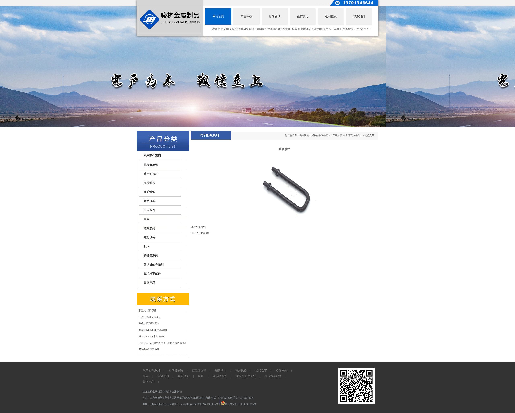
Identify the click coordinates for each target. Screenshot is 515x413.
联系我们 (359, 16)
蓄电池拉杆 (151, 173)
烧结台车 (149, 201)
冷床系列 (149, 210)
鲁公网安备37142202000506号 (240, 404)
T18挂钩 (205, 233)
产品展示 (337, 135)
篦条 (146, 219)
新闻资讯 (274, 16)
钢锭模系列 (151, 255)
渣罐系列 (149, 228)
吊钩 (203, 226)
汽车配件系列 (152, 155)
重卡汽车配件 (152, 273)
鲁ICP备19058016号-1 (209, 404)
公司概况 (331, 16)
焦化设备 (149, 237)
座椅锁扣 (149, 182)
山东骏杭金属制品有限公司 (313, 135)
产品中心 (246, 16)
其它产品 (149, 282)
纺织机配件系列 (154, 264)
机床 (146, 246)
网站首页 (218, 16)
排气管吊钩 (151, 164)
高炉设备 (149, 192)
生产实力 (302, 16)
